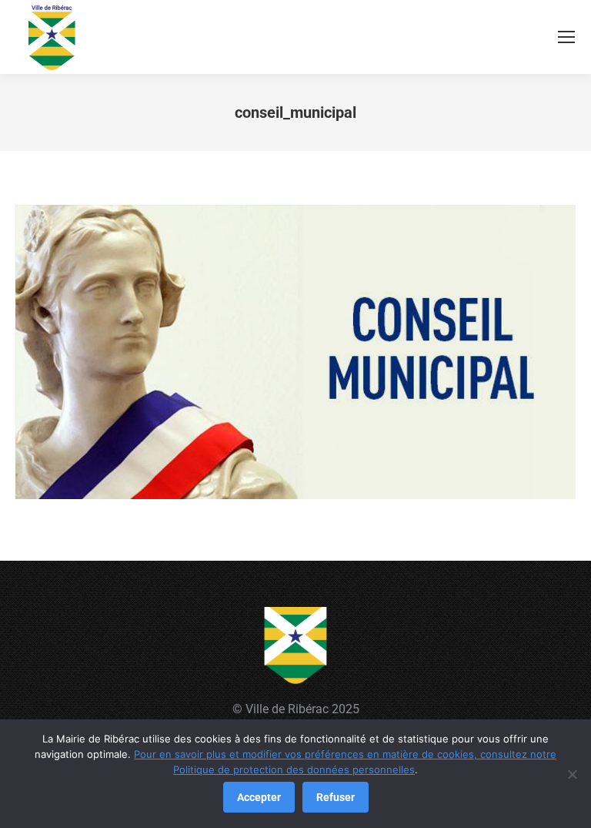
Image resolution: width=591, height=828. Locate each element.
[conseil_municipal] (295, 352)
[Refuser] (571, 774)
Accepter (259, 797)
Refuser (335, 797)
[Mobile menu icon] (566, 37)
